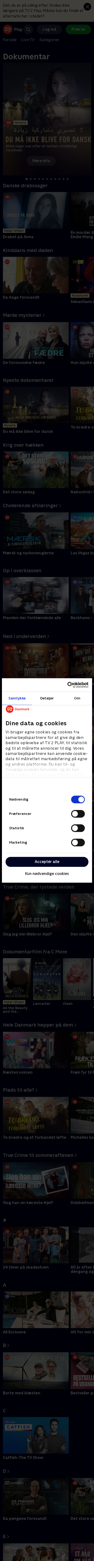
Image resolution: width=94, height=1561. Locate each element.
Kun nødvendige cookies (47, 873)
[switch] (78, 814)
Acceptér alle (47, 861)
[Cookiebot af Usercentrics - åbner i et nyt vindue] (67, 685)
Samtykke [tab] (17, 698)
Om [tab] (77, 698)
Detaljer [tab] (47, 698)
